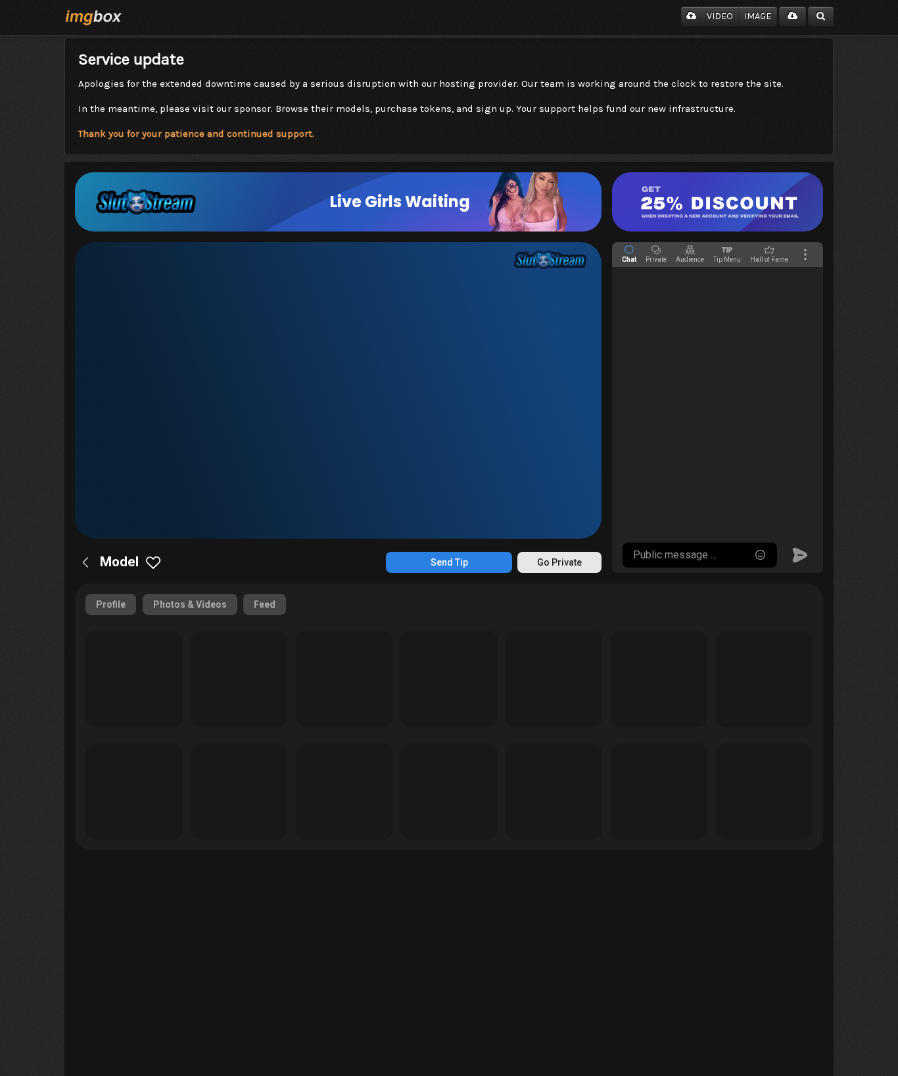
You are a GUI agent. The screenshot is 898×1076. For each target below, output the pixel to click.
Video (720, 16)
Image (757, 16)
